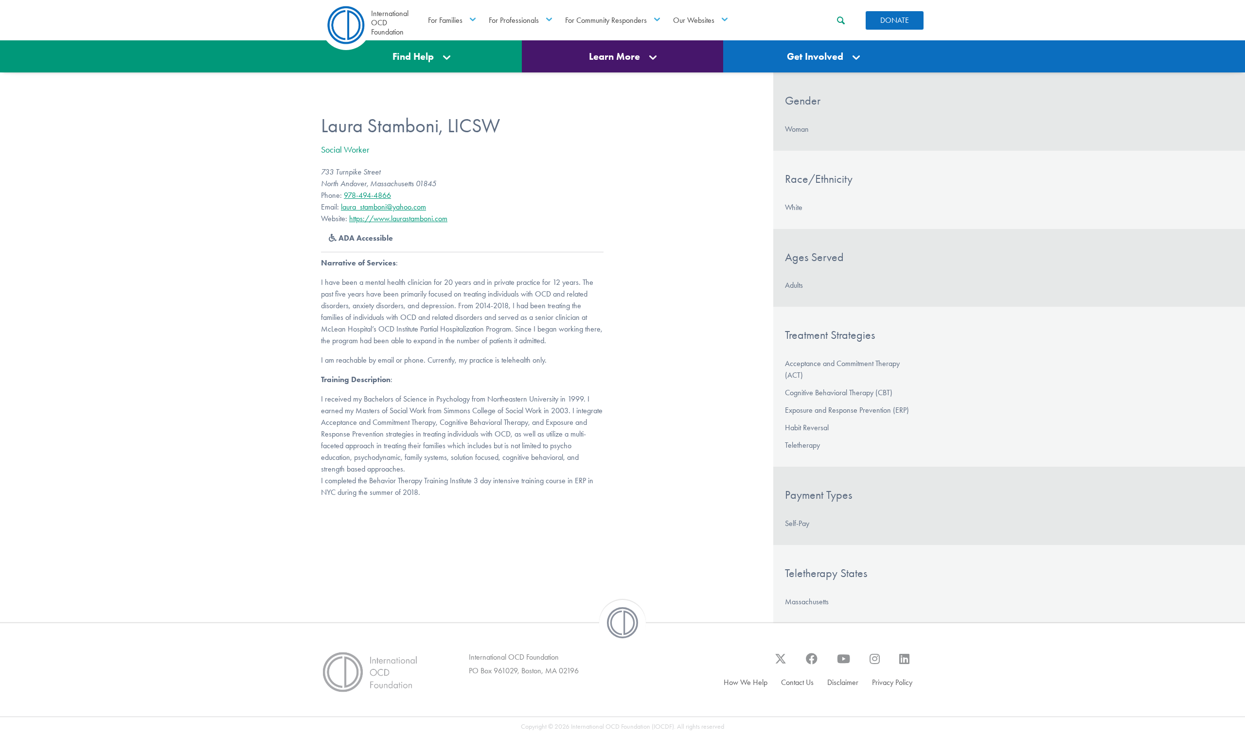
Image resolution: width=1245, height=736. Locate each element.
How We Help (745, 682)
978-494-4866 (367, 195)
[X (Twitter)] (780, 663)
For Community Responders (606, 20)
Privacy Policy (892, 682)
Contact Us (797, 682)
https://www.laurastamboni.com (398, 218)
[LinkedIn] (904, 663)
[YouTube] (843, 663)
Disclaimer (842, 682)
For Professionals (514, 20)
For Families (445, 20)
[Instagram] (875, 663)
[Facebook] (811, 663)
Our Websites (693, 20)
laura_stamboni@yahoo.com (383, 206)
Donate (894, 20)
